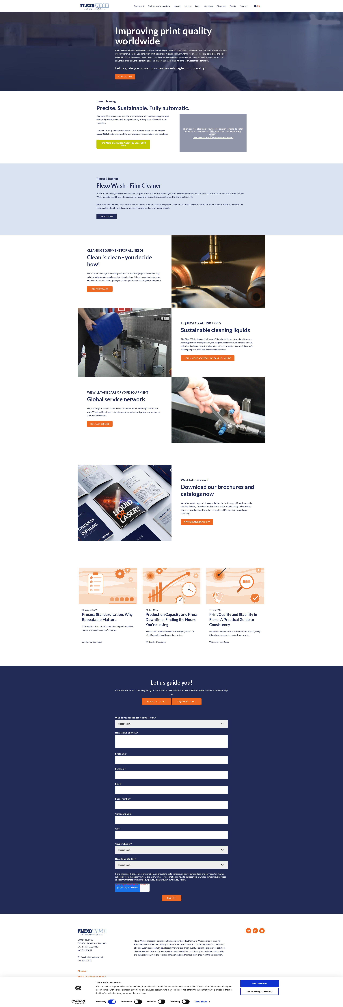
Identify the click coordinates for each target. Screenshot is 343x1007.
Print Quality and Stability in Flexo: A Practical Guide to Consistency (233, 619)
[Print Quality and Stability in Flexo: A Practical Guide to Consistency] (235, 586)
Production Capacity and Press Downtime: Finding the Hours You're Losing (171, 619)
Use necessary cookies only (260, 991)
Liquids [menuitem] (177, 6)
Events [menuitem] (233, 6)
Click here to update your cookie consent (213, 137)
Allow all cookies (259, 983)
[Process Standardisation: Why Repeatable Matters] (108, 586)
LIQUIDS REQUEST (186, 701)
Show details (201, 1002)
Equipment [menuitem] (139, 6)
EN (258, 6)
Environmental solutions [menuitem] (159, 6)
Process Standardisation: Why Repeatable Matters (107, 617)
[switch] (138, 1001)
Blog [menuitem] (197, 6)
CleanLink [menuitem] (221, 6)
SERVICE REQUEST (156, 701)
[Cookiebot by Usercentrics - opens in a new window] (78, 1002)
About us (82, 970)
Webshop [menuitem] (208, 6)
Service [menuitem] (187, 6)
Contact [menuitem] (243, 6)
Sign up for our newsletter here (92, 976)
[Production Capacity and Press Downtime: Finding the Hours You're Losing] (171, 586)
